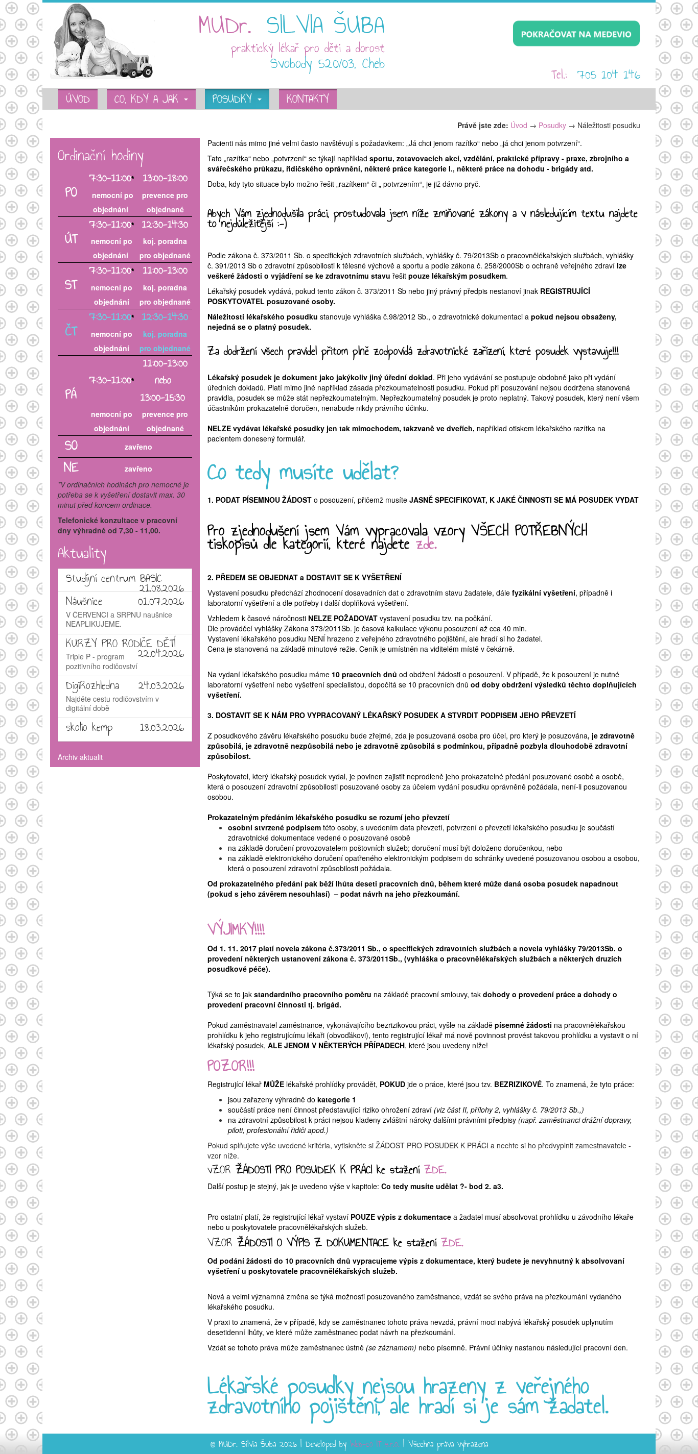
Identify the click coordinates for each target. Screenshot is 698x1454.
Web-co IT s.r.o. (375, 1445)
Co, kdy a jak (148, 100)
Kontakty (308, 100)
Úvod (78, 100)
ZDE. (437, 1170)
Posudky (235, 100)
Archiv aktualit (80, 757)
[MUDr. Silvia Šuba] (102, 40)
